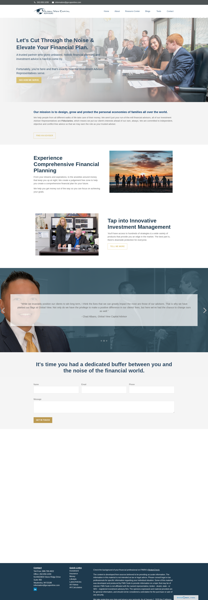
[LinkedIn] (35, 589)
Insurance (73, 574)
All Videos (73, 585)
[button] (106, 11)
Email (83, 384)
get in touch (43, 420)
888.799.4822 (48, 571)
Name (36, 384)
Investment (74, 571)
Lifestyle (73, 579)
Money (72, 576)
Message (37, 399)
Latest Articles (75, 582)
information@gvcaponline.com (68, 2)
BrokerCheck (153, 570)
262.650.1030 (43, 2)
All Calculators (75, 587)
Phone (132, 384)
